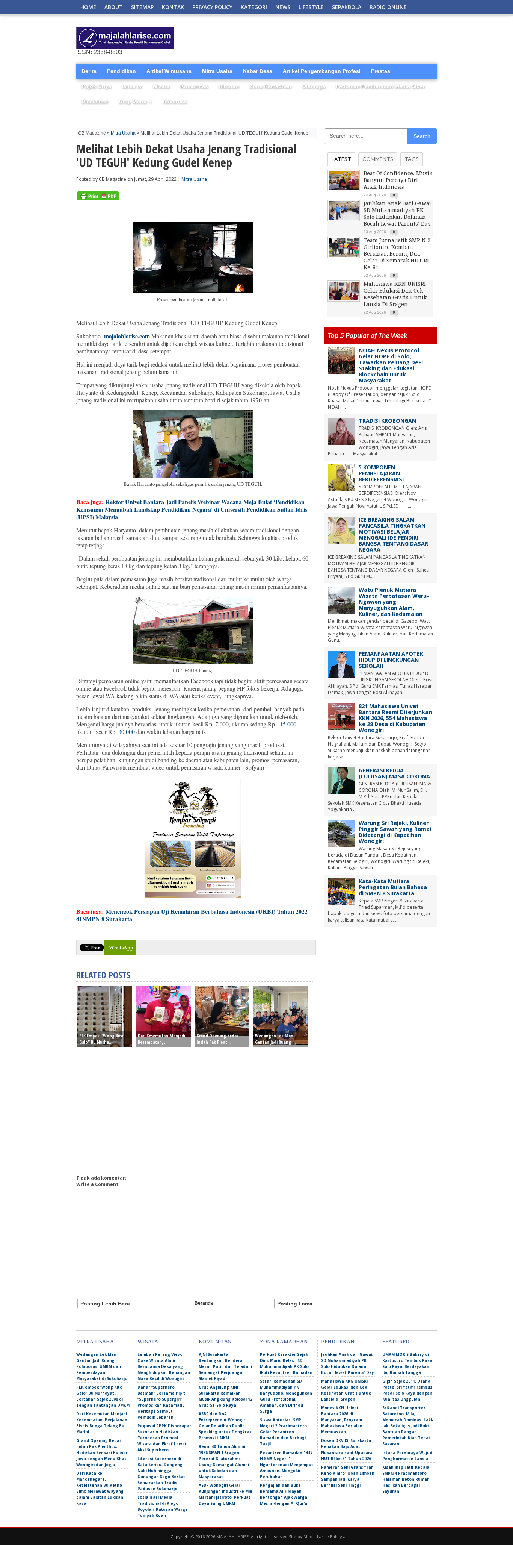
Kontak (173, 7)
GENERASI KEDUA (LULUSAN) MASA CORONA (394, 773)
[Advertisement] (349, 38)
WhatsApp (121, 947)
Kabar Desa (257, 71)
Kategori (254, 7)
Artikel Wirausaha (169, 71)
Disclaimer (94, 101)
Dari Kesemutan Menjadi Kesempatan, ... (161, 1039)
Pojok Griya (96, 86)
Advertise (175, 101)
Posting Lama (294, 1304)
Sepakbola (346, 7)
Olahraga (313, 86)
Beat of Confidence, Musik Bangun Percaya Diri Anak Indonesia (398, 180)
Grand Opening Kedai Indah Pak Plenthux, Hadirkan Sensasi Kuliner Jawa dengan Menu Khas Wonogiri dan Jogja (102, 1452)
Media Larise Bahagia (324, 1536)
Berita (89, 71)
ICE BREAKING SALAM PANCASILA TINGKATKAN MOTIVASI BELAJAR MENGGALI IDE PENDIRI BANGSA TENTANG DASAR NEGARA (393, 534)
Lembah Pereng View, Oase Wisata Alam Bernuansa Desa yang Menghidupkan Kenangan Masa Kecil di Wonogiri (163, 1366)
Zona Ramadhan (270, 86)
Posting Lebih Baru (105, 1304)
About (113, 7)
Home (88, 7)
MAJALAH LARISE (232, 1536)
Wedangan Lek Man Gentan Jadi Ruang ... (275, 1039)
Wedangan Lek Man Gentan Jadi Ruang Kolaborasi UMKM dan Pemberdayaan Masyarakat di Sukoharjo (101, 1366)
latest (341, 159)
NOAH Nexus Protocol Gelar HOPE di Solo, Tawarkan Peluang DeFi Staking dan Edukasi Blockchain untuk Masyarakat (391, 365)
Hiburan (229, 86)
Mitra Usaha (217, 71)
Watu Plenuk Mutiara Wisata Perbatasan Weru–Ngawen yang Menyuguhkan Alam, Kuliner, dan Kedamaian (394, 601)
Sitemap (142, 7)
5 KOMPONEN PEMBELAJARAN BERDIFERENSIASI (381, 473)
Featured (395, 1342)
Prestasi (381, 71)
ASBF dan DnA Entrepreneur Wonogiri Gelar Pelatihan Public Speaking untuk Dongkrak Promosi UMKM (225, 1425)
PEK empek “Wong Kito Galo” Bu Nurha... (101, 1039)
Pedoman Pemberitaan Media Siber (380, 86)
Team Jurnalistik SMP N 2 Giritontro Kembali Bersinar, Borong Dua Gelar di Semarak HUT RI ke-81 (397, 253)
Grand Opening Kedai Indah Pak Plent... (217, 1039)
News (282, 7)
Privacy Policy (212, 7)
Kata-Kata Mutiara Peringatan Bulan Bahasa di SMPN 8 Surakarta (393, 887)
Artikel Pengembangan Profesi (322, 71)
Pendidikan (121, 71)
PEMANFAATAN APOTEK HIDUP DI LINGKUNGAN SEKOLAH (391, 659)
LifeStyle (311, 7)
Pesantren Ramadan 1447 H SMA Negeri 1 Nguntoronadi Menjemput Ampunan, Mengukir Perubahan (286, 1464)
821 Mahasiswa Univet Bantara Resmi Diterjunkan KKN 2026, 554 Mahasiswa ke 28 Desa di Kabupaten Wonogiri (395, 718)
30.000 (126, 731)
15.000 (288, 724)
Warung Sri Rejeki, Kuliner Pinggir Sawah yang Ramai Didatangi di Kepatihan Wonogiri (395, 832)
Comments (377, 159)
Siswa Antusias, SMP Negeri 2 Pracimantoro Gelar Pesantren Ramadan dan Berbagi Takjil (283, 1431)
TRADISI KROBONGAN (387, 420)
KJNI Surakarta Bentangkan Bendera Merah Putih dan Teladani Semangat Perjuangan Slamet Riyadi (225, 1366)
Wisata (161, 86)
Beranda (204, 1303)
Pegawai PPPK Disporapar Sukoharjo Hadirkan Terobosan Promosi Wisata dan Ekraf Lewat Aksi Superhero (164, 1438)
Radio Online (388, 7)
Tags (411, 159)
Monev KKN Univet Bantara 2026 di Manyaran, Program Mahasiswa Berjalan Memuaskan (341, 1419)
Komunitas (194, 86)
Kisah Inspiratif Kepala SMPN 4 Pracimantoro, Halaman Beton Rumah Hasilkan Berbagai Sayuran (406, 1479)
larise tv (132, 86)
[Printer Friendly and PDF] (98, 199)
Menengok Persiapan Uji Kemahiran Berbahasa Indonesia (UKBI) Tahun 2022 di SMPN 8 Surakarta (192, 915)
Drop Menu (135, 101)
